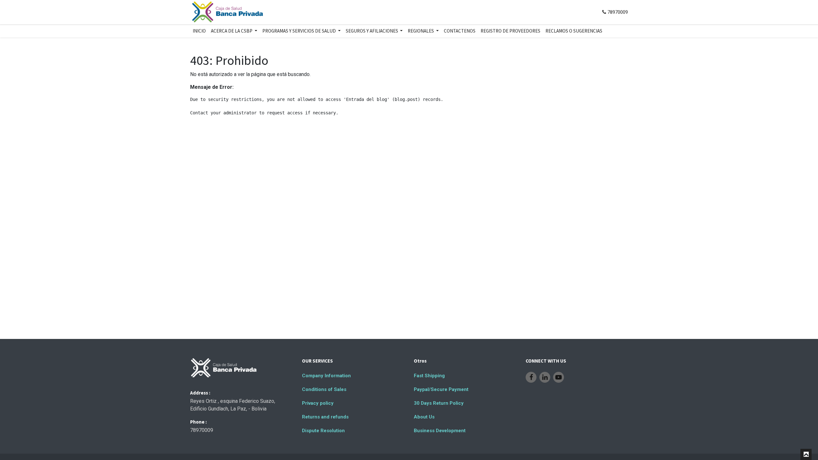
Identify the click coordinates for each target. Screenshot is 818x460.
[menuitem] (199, 31)
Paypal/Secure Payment (441, 389)
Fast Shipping (429, 376)
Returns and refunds (325, 417)
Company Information (326, 376)
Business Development (440, 430)
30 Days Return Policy (439, 403)
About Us (424, 417)
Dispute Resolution (323, 430)
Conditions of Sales (324, 389)
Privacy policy (318, 403)
